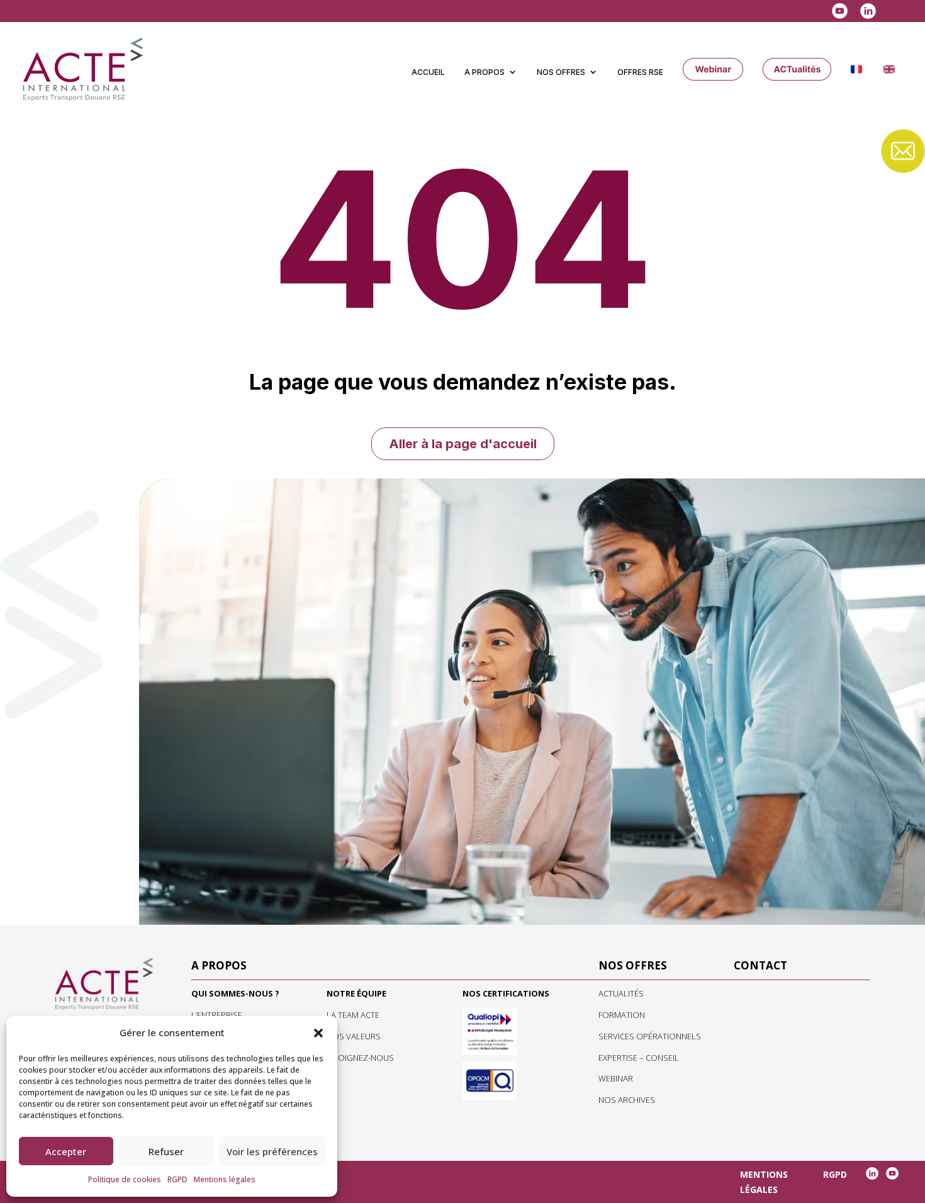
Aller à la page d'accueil (463, 443)
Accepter (65, 1151)
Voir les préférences (272, 1151)
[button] (318, 1033)
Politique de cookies (124, 1179)
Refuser (166, 1151)
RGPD (177, 1179)
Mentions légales (224, 1179)
